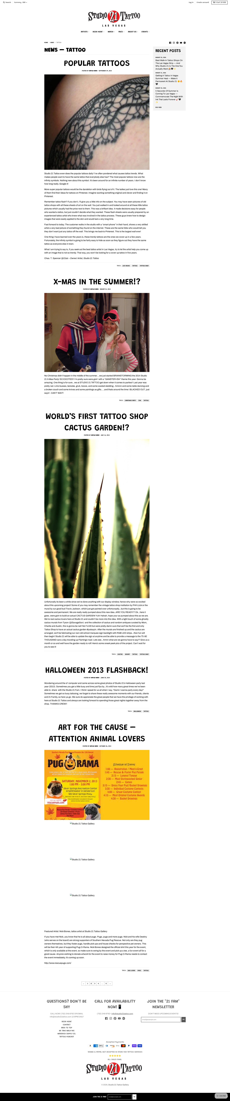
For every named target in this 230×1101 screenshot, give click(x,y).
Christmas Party (130, 400)
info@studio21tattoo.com (122, 1014)
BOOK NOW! (67, 1022)
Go (134, 1097)
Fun (139, 400)
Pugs (139, 970)
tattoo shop (144, 654)
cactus (120, 654)
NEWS (52, 42)
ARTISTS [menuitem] (84, 32)
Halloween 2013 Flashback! (97, 671)
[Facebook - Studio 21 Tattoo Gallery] (170, 42)
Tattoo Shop (144, 266)
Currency (17, 2)
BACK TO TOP (66, 1028)
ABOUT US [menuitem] (132, 32)
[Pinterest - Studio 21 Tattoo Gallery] (177, 42)
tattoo (134, 654)
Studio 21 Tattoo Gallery (118, 1085)
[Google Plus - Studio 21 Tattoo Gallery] (185, 42)
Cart (221, 2)
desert (127, 654)
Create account (203, 2)
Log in (191, 2)
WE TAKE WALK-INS (66, 1031)
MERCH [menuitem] (110, 32)
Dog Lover (131, 970)
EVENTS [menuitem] (145, 32)
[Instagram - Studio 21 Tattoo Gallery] (174, 42)
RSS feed (158, 107)
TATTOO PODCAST (66, 1037)
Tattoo (134, 266)
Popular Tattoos (97, 64)
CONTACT (66, 1025)
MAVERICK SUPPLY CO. (67, 1034)
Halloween (137, 711)
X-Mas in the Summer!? (96, 282)
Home (46, 42)
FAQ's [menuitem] (120, 32)
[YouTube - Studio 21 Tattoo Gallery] (181, 42)
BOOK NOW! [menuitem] (98, 32)
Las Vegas (126, 266)
